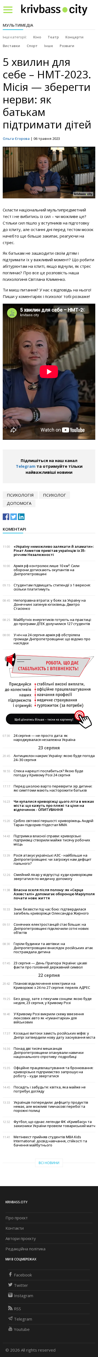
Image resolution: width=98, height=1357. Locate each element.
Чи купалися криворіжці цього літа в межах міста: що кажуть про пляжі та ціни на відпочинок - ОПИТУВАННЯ (54, 805)
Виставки (11, 45)
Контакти (14, 1228)
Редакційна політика (25, 1248)
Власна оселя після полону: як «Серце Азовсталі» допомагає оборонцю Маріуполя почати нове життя (54, 894)
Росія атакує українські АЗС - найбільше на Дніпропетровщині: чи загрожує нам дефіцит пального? (52, 859)
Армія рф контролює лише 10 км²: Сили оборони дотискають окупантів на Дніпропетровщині (46, 570)
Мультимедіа (18, 25)
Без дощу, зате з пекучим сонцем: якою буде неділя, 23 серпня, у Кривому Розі (53, 1001)
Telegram (25, 466)
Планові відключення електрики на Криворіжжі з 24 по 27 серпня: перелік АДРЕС (52, 985)
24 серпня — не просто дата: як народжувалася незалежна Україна (44, 738)
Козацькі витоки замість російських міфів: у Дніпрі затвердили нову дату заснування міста (54, 1035)
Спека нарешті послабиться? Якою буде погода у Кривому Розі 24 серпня (48, 773)
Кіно (37, 37)
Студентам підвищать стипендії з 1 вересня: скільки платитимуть (52, 587)
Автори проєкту (20, 1238)
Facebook (23, 1275)
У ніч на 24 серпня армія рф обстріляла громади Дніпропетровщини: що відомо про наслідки (52, 639)
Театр (53, 37)
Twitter (21, 1285)
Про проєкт (16, 1217)
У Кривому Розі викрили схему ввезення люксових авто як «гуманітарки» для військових (49, 1018)
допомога (19, 503)
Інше (48, 45)
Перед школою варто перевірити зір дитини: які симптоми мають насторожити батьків (53, 788)
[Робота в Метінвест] (49, 690)
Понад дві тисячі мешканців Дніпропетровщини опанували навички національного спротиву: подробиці (49, 1053)
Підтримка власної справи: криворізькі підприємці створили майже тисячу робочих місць (52, 840)
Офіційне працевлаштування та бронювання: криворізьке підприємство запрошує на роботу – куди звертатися (53, 1072)
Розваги (67, 45)
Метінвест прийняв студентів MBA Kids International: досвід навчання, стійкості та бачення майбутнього (50, 1141)
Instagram (23, 1295)
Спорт (32, 45)
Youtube (22, 1329)
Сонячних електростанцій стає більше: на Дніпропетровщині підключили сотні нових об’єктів (51, 928)
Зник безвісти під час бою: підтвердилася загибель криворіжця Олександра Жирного (51, 911)
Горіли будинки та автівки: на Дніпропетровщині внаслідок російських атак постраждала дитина (53, 948)
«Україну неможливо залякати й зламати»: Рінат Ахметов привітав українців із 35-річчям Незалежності (54, 550)
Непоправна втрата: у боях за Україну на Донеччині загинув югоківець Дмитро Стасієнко (50, 604)
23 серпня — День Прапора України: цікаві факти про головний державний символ (50, 965)
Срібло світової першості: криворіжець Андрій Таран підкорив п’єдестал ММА (53, 823)
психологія (20, 495)
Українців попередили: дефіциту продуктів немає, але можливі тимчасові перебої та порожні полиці (51, 1106)
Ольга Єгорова (16, 138)
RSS (17, 1308)
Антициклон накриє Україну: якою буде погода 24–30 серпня (54, 758)
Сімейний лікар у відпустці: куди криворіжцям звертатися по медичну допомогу (53, 877)
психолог (54, 495)
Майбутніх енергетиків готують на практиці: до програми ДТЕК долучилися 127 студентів (52, 622)
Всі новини (49, 1163)
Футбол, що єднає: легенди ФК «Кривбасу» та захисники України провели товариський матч (54, 1124)
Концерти (74, 37)
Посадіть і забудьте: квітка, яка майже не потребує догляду (50, 1089)
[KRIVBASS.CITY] (54, 10)
